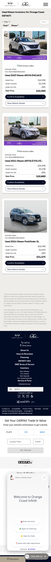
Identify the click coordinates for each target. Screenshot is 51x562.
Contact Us (6, 409)
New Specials (24, 376)
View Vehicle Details (16, 103)
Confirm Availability (15, 97)
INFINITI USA (24, 361)
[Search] (11, 389)
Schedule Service (24, 384)
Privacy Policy (28, 409)
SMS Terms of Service (24, 364)
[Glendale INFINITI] (18, 4)
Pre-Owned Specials (24, 378)
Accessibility (16, 409)
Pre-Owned (24, 374)
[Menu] (46, 4)
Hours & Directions (24, 354)
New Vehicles (24, 371)
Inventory (24, 368)
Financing (24, 357)
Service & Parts (24, 381)
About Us (24, 350)
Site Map (38, 409)
